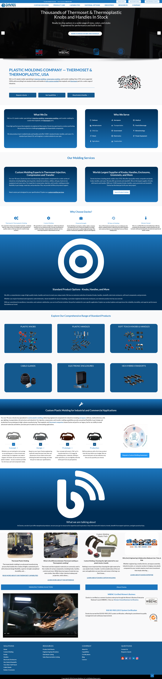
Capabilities (75, 5)
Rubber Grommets (9, 670)
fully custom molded (52, 81)
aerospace (82, 418)
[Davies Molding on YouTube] (123, 658)
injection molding (40, 79)
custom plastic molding (35, 418)
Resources (123, 5)
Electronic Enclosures (10, 659)
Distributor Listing (48, 654)
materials (42, 128)
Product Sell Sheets (49, 649)
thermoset (73, 81)
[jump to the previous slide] (3, 33)
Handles (6, 657)
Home (5, 649)
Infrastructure (96, 125)
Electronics (117, 136)
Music (94, 136)
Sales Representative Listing (51, 657)
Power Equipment (141, 136)
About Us (85, 649)
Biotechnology (140, 131)
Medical (138, 120)
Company (136, 5)
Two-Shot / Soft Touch (10, 664)
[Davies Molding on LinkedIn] (134, 658)
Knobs (5, 654)
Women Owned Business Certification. (126, 600)
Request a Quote (126, 652)
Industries (109, 5)
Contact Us (124, 649)
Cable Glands (7, 667)
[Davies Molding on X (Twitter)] (127, 658)
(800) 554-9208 (68, 1)
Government (118, 131)
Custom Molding (41, 5)
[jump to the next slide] (159, 33)
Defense (95, 120)
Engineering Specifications (51, 652)
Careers (84, 659)
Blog (83, 657)
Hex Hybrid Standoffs (10, 662)
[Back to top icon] (152, 675)
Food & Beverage (140, 125)
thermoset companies (56, 422)
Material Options (92, 5)
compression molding (53, 79)
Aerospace (117, 120)
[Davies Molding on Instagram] (137, 658)
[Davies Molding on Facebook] (130, 658)
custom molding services (56, 192)
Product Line (59, 5)
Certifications (86, 654)
